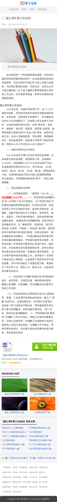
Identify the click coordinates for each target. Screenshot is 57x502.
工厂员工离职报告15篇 (40, 444)
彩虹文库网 (26, 482)
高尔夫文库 (33, 487)
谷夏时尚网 (43, 467)
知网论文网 (33, 472)
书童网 (14, 472)
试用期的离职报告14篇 (40, 428)
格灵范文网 (16, 477)
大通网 (24, 477)
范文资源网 (43, 477)
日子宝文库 (33, 477)
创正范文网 (16, 492)
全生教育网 (6, 492)
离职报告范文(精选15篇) (41, 440)
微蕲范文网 (16, 482)
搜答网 (34, 482)
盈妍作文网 (6, 472)
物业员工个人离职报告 (13, 428)
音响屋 (14, 467)
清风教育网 (43, 487)
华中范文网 (23, 472)
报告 (32, 9)
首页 (23, 9)
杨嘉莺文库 (6, 482)
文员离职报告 (9, 440)
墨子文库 (24, 499)
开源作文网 (33, 467)
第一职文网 (43, 482)
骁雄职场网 (6, 487)
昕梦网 (14, 487)
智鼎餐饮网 (23, 487)
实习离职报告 (36, 432)
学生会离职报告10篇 (39, 436)
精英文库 (42, 472)
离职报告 (42, 9)
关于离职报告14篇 (11, 449)
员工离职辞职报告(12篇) (14, 444)
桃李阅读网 (6, 477)
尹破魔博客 (23, 467)
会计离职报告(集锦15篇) (41, 449)
